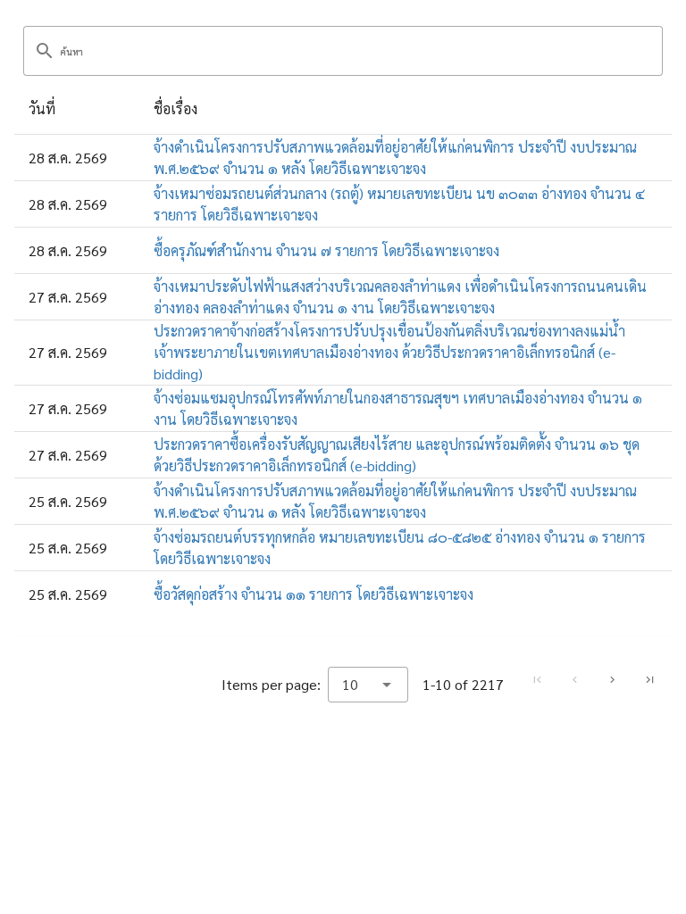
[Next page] (612, 680)
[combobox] (368, 684)
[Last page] (649, 680)
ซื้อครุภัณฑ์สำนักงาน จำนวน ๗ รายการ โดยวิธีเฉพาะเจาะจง (326, 250)
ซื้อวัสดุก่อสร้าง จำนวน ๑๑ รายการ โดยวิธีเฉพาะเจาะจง (313, 594)
